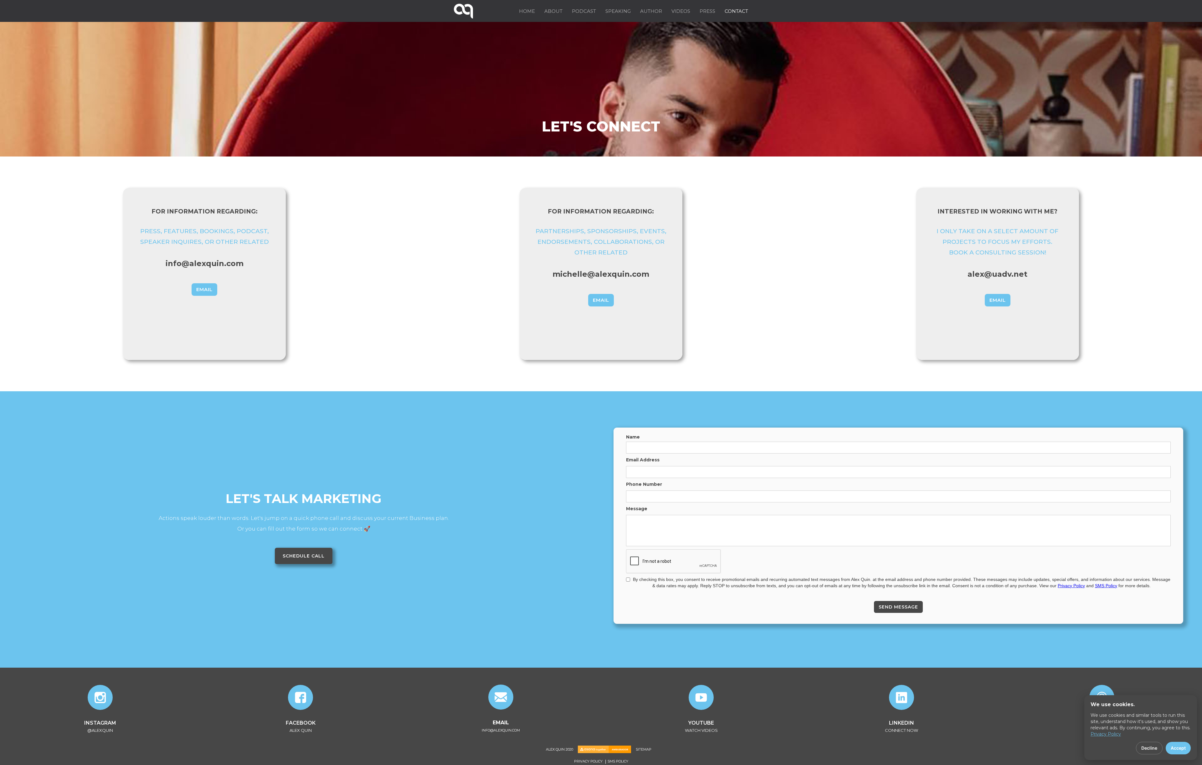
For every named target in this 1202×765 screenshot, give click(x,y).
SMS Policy (1106, 585)
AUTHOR (651, 11)
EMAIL (204, 289)
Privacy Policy (1071, 585)
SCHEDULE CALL (304, 556)
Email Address (643, 460)
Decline (1149, 748)
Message (636, 508)
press (707, 11)
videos (680, 11)
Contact (736, 11)
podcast (584, 11)
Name (633, 437)
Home (527, 11)
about (553, 11)
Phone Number (644, 484)
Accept (1178, 748)
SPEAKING (618, 11)
